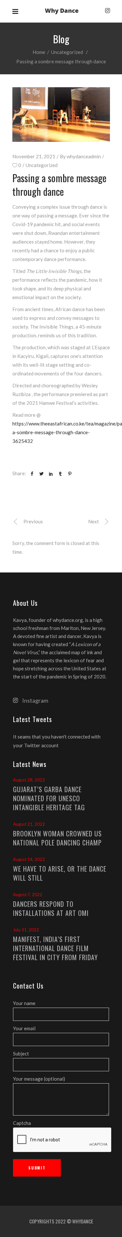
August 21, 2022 (29, 824)
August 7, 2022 (27, 894)
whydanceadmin (84, 156)
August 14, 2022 (29, 859)
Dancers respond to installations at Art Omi (51, 908)
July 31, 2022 (26, 929)
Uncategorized (67, 52)
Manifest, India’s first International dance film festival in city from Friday (55, 948)
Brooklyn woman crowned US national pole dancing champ (57, 838)
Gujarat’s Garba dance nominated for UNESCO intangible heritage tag (49, 798)
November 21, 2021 (33, 156)
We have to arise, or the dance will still (59, 873)
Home (39, 52)
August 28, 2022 (29, 779)
